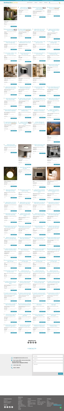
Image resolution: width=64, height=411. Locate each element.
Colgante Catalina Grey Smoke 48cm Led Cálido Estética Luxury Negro (38, 78)
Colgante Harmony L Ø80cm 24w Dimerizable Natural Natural (53, 101)
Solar (29, 405)
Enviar (60, 373)
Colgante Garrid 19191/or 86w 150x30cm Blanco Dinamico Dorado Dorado (25, 126)
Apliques (20, 402)
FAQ (48, 400)
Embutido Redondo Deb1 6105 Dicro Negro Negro (52, 306)
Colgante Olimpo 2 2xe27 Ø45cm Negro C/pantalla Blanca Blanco (24, 101)
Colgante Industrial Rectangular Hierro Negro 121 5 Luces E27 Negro (53, 158)
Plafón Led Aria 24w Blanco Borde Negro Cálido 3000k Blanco (39, 240)
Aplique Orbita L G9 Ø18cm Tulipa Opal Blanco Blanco (10, 55)
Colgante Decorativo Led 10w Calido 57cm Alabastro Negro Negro (38, 216)
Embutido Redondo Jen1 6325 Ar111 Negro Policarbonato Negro (9, 306)
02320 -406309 (16, 367)
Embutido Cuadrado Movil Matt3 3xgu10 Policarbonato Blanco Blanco (38, 296)
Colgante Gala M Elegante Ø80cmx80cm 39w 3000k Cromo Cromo (53, 113)
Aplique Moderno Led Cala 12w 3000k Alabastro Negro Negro (25, 205)
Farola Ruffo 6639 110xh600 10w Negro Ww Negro (52, 136)
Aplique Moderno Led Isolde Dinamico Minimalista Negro (23, 10)
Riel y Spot (20, 403)
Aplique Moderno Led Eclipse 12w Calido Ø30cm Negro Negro (10, 216)
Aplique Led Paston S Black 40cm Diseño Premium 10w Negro (52, 67)
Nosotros (45, 2)
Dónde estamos (7, 402)
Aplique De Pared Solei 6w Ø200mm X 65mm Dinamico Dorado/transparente (39, 11)
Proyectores (30, 406)
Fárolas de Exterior (32, 402)
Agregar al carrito (13, 26)
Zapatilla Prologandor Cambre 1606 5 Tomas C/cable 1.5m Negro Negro (53, 251)
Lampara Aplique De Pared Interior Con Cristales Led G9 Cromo (52, 181)
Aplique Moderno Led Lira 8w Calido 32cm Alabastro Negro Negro (9, 229)
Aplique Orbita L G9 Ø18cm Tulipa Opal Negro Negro (53, 44)
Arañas (19, 408)
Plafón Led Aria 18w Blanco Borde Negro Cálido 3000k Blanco (25, 240)
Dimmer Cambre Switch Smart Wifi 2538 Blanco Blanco (25, 112)
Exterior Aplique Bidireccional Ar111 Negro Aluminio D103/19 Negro (52, 89)
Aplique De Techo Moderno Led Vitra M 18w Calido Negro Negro (53, 229)
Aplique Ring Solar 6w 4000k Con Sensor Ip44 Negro (39, 55)
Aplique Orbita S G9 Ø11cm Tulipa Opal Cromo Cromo (39, 44)
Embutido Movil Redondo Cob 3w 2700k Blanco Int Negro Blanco (39, 327)
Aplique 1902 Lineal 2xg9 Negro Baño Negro (24, 169)
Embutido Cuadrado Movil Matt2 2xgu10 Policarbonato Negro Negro (52, 284)
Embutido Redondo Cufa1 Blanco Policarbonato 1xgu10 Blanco (10, 327)
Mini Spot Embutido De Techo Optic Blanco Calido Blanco (24, 251)
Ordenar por (6, 5)
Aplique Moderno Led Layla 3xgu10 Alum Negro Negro (39, 263)
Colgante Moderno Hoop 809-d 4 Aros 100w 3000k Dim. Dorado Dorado (10, 125)
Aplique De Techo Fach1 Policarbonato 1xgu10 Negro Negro (39, 273)
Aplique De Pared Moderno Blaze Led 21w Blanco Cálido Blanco (24, 89)
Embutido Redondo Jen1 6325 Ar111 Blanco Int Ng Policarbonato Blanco (24, 306)
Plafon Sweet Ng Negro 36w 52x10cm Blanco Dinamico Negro (24, 158)
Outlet (38, 400)
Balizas (29, 401)
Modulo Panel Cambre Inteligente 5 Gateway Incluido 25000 (39, 251)
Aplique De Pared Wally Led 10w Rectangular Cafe (38, 89)
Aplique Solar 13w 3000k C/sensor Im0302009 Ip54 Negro (53, 55)
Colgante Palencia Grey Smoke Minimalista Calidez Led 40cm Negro (10, 78)
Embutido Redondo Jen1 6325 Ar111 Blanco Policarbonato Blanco (52, 296)
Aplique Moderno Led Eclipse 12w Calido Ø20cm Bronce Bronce (39, 205)
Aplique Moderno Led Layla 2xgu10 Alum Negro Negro (25, 263)
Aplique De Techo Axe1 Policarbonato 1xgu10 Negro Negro (24, 273)
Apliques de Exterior (32, 400)
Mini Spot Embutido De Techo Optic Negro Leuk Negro (10, 263)
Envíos (48, 401)
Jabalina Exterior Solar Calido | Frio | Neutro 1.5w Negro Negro (10, 44)
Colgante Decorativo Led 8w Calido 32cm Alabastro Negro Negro (52, 216)
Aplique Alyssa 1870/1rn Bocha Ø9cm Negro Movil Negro (9, 192)
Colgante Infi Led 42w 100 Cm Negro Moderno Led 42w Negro (53, 10)
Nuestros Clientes (7, 401)
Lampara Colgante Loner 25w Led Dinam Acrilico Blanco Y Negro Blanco (24, 32)
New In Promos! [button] (29, 2)
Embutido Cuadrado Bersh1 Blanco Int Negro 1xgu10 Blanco (39, 317)
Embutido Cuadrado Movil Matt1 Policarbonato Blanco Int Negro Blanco (10, 285)
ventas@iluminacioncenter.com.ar (20, 357)
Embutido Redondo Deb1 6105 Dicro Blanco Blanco (53, 317)
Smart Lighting (40, 403)
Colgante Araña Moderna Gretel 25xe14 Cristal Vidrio (39, 229)
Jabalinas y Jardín (32, 403)
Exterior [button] (40, 2)
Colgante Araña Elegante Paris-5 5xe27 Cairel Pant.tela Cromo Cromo (39, 101)
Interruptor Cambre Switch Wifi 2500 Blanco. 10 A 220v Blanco (39, 112)
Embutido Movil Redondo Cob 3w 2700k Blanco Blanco (53, 327)
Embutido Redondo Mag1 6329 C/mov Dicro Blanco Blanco (9, 317)
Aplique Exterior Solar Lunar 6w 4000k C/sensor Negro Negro (39, 32)
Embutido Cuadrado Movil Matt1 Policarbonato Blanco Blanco (25, 284)
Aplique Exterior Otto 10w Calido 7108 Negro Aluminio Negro (24, 78)
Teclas (19, 409)
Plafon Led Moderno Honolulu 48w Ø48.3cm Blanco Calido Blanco (10, 112)
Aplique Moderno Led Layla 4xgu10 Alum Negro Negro (53, 263)
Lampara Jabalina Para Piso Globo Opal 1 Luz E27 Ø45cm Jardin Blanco (10, 181)
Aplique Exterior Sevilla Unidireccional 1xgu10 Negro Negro (10, 147)
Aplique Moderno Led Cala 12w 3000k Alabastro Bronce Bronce (10, 205)
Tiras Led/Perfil (21, 405)
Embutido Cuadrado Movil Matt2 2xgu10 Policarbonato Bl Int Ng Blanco (9, 296)
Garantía (49, 406)
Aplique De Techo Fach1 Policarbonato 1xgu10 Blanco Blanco (53, 273)
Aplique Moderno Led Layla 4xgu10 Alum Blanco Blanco (10, 273)
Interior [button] (36, 2)
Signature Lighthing (41, 401)
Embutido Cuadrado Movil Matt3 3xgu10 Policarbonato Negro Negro (24, 296)
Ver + (5, 26)
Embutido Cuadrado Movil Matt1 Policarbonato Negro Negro (39, 284)
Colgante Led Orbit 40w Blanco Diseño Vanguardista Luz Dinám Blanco (52, 33)
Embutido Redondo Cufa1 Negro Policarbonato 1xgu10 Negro (25, 327)
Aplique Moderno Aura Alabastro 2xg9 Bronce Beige (25, 192)
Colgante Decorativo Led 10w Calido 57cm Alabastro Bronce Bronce (24, 217)
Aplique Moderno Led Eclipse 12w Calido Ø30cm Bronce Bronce (53, 205)
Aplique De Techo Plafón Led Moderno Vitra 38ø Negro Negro (10, 240)
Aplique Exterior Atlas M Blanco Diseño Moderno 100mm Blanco (9, 89)
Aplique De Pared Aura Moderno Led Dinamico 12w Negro (10, 32)
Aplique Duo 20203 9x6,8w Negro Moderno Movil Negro (39, 181)
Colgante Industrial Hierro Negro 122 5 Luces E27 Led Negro (39, 147)
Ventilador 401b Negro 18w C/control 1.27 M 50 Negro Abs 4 (39, 125)
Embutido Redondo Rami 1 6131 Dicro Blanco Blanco (38, 306)
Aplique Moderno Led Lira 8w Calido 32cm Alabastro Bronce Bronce (24, 229)
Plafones (20, 401)
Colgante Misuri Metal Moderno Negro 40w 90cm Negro (9, 101)
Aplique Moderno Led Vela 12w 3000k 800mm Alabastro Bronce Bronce (53, 193)
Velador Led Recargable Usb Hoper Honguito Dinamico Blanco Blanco (53, 240)
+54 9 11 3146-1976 (17, 365)
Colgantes (20, 400)
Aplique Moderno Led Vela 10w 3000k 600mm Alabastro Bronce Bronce (39, 193)
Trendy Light (39, 404)
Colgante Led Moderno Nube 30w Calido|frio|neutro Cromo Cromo (23, 44)
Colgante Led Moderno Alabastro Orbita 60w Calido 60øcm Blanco (10, 251)
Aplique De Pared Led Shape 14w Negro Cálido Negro (25, 55)
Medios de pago (50, 402)
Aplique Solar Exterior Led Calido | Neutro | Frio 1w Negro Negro (10, 21)
